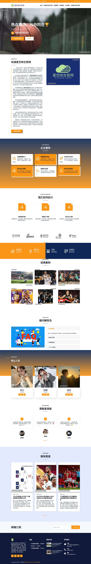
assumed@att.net (17, 1)
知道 (48, 5)
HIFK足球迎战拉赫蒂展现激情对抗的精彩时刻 (22, 284)
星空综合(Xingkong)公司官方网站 (32, 562)
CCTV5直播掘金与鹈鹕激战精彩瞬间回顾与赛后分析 (46, 284)
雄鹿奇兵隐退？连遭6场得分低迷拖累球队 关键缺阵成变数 (46, 303)
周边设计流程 (51, 337)
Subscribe (75, 527)
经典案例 (56, 5)
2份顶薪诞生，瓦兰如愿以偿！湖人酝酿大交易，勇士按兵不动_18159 (22, 303)
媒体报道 (62, 5)
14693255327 (43, 1)
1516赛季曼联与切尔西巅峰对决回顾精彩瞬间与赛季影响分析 (68, 498)
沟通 (75, 5)
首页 (41, 5)
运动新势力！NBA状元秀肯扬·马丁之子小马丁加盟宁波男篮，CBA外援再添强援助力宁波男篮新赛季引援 (70, 302)
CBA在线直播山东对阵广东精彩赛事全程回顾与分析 (21, 497)
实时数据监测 (51, 342)
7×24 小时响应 (52, 347)
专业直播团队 (51, 328)
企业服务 (67, 5)
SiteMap (42, 548)
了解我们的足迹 (16, 131)
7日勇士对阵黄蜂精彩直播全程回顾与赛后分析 (69, 284)
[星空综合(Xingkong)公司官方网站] (18, 5)
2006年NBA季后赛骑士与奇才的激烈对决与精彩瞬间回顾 (45, 497)
